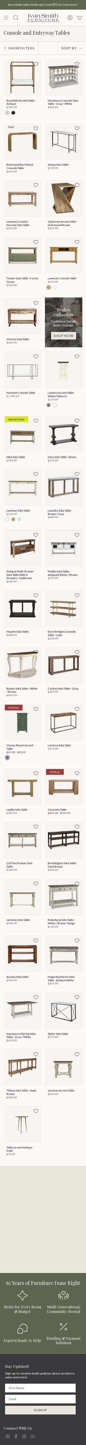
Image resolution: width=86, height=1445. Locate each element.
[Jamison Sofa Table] (22, 897)
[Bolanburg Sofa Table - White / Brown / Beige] (64, 897)
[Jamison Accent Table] (64, 1067)
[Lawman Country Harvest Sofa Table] (22, 198)
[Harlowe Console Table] (22, 370)
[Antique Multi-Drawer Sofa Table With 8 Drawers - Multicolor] (22, 548)
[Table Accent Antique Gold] (22, 1124)
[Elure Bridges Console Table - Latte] (64, 609)
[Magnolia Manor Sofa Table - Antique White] (64, 954)
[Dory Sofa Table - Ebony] (64, 434)
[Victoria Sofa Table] (22, 316)
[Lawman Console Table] (64, 255)
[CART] (79, 17)
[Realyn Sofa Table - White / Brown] (22, 665)
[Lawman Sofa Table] (22, 487)
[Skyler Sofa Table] (64, 1010)
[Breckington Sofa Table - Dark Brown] (64, 840)
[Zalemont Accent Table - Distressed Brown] (64, 198)
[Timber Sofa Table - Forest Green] (22, 255)
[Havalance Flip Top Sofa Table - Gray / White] (22, 1010)
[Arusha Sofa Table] (22, 954)
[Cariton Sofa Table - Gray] (64, 665)
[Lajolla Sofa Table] (22, 787)
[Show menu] (6, 17)
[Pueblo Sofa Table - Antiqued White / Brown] (64, 548)
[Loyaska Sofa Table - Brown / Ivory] (64, 487)
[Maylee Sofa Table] (22, 609)
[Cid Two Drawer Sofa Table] (22, 840)
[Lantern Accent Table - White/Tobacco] (64, 370)
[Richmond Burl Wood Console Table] (22, 142)
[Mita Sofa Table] (22, 434)
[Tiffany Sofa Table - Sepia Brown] (22, 1067)
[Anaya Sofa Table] (64, 142)
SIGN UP (40, 1410)
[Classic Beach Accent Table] (22, 722)
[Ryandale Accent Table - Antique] (22, 77)
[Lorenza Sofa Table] (64, 722)
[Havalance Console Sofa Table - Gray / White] (64, 77)
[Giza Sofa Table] (64, 787)
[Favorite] (35, 64)
